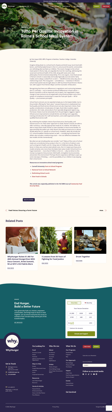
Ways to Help (36, 364)
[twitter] (92, 374)
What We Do (66, 6)
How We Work (69, 352)
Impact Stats (69, 373)
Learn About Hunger (37, 380)
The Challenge (69, 363)
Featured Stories (36, 389)
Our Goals (51, 356)
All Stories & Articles (37, 391)
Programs (68, 354)
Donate (96, 6)
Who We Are (55, 6)
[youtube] (94, 374)
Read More (10, 268)
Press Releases (36, 395)
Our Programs (70, 350)
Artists (33, 372)
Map (67, 356)
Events (68, 381)
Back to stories (29, 200)
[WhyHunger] (8, 6)
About (51, 350)
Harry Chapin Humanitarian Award (56, 371)
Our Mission (52, 352)
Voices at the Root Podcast (38, 393)
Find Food (106, 6)
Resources (35, 378)
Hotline (34, 354)
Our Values (51, 354)
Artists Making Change (54, 369)
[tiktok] (89, 374)
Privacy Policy (55, 407)
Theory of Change (70, 365)
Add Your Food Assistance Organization (38, 359)
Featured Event (69, 383)
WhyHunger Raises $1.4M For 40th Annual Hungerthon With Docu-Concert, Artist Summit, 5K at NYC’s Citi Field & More (21, 260)
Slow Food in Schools (39, 177)
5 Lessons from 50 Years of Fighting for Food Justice (54, 257)
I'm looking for (29, 6)
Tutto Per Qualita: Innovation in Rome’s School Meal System (49, 33)
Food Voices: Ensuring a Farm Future (23, 210)
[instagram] (86, 374)
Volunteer (34, 370)
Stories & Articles (38, 386)
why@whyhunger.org (13, 372)
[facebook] (84, 374)
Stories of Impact (53, 367)
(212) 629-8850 (12, 374)
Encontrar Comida (36, 352)
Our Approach (70, 360)
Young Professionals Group (39, 368)
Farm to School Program (53, 166)
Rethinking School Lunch (41, 173)
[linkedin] (97, 374)
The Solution (69, 367)
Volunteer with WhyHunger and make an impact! (56, 1)
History (51, 358)
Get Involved (78, 6)
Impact (68, 371)
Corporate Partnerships (38, 374)
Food (34, 350)
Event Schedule (69, 385)
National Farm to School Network (44, 170)
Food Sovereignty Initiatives (72, 375)
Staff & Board (52, 360)
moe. (102, 210)
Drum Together (83, 256)
